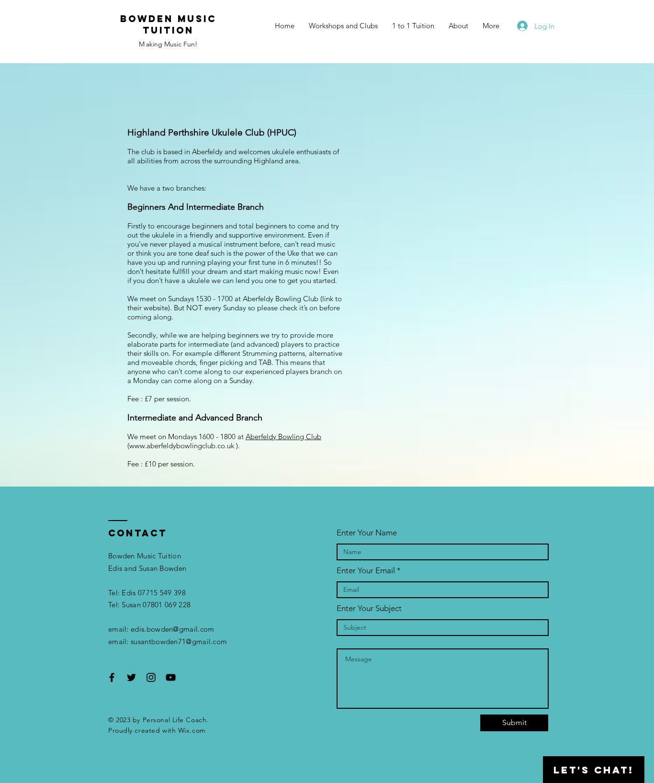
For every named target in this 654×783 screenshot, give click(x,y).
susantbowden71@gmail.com (179, 641)
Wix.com (192, 730)
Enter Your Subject (369, 608)
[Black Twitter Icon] (131, 677)
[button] (343, 26)
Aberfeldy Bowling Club (283, 436)
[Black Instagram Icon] (151, 677)
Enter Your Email (366, 571)
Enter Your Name (367, 533)
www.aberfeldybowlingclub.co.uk (181, 445)
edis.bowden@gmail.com (172, 629)
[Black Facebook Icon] (112, 677)
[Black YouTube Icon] (171, 677)
